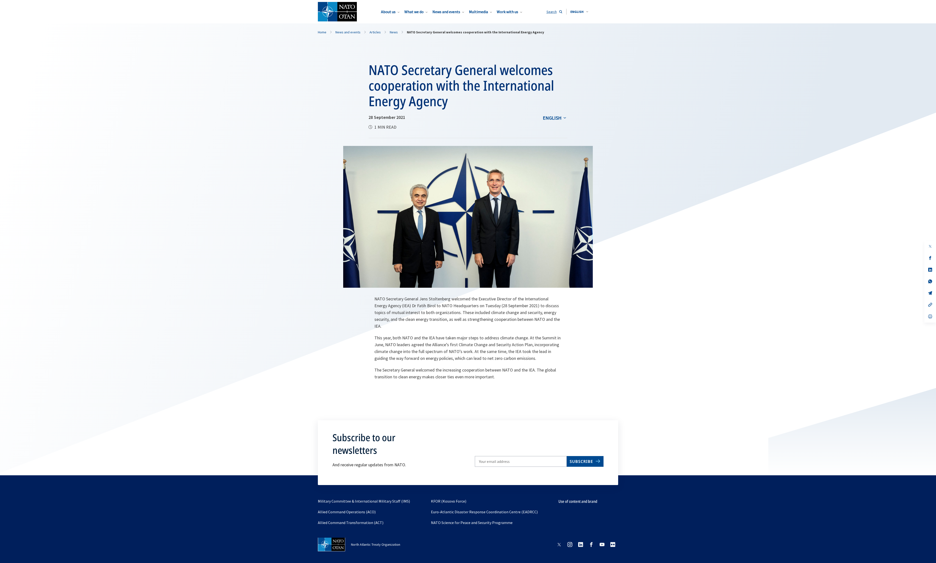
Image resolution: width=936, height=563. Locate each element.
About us (388, 11)
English (552, 118)
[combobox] (579, 12)
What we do (414, 11)
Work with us (507, 11)
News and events (446, 11)
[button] (579, 12)
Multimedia (478, 11)
